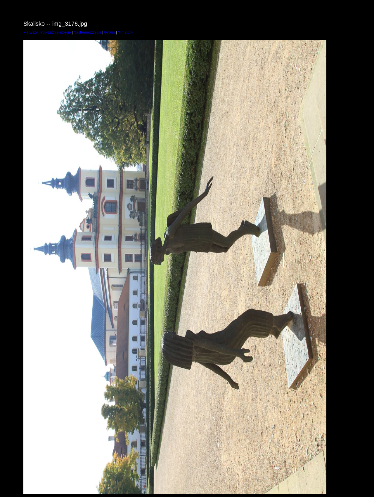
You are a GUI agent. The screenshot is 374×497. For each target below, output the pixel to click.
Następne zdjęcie (87, 32)
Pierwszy (30, 32)
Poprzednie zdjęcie (55, 32)
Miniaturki (125, 32)
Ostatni (109, 32)
